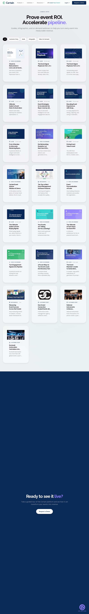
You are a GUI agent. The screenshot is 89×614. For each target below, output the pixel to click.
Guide (23, 39)
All (5, 39)
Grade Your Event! (54, 3)
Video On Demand (44, 39)
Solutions (29, 3)
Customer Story (13, 39)
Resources (40, 3)
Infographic (32, 39)
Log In (66, 3)
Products (19, 3)
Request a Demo (79, 3)
